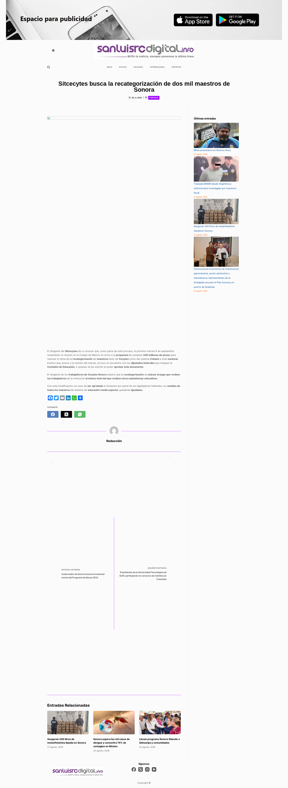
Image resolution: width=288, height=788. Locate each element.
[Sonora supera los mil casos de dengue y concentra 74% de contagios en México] (114, 722)
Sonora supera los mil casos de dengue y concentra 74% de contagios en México (111, 743)
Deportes (176, 67)
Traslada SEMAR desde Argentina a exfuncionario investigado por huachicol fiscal (215, 188)
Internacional (157, 67)
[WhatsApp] (80, 414)
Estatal (123, 67)
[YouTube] (154, 769)
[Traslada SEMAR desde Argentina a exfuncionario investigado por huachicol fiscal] (216, 169)
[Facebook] (52, 414)
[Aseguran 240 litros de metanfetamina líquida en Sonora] (68, 722)
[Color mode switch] (53, 50)
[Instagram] (147, 769)
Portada (153, 98)
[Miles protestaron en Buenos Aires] (216, 135)
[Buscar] (48, 67)
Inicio (109, 67)
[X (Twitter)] (66, 414)
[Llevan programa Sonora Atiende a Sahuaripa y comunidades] (160, 722)
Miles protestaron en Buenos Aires (212, 150)
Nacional (138, 67)
